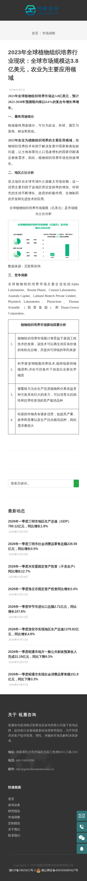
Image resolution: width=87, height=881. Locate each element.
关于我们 (14, 829)
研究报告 (14, 811)
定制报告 (14, 823)
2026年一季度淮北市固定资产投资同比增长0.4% (43, 589)
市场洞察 (48, 33)
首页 (35, 33)
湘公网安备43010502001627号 (59, 870)
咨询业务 (14, 805)
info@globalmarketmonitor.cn (35, 769)
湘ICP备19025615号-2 (22, 870)
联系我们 (14, 835)
